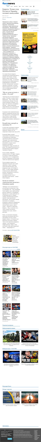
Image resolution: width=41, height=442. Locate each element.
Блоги (23, 6)
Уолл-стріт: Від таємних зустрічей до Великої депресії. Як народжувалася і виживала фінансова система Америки (6, 315)
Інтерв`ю (27, 6)
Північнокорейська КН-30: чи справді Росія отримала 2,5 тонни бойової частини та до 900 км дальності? (16, 296)
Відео (20, 6)
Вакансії (35, 431)
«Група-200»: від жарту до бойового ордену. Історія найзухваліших (16, 260)
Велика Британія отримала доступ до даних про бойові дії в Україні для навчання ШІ (33, 19)
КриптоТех (15, 6)
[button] (33, 6)
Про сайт (35, 430)
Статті (12, 6)
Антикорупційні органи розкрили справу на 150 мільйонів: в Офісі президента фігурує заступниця (16, 279)
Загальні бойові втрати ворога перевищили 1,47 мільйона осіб (33, 25)
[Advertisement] (20, 376)
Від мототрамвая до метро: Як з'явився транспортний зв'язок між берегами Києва (6, 278)
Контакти (35, 433)
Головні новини (25, 9)
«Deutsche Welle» (9, 17)
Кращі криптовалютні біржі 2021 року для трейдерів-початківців (16, 239)
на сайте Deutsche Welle (15, 230)
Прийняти (9, 438)
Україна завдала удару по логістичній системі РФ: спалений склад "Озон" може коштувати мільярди (6, 296)
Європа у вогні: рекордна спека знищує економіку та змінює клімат (29, 405)
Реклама (35, 432)
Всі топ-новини (35, 30)
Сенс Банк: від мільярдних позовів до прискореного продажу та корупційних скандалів (5, 262)
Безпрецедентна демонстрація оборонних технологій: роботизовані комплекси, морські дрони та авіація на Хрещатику (33, 79)
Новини (8, 6)
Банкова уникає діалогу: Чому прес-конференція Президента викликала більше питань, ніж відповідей (29, 344)
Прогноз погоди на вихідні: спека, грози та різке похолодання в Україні (11, 405)
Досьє (31, 6)
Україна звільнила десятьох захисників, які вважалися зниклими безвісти (32, 86)
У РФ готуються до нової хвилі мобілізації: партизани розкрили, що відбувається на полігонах (11, 344)
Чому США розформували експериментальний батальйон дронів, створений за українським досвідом (16, 314)
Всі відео (18, 249)
